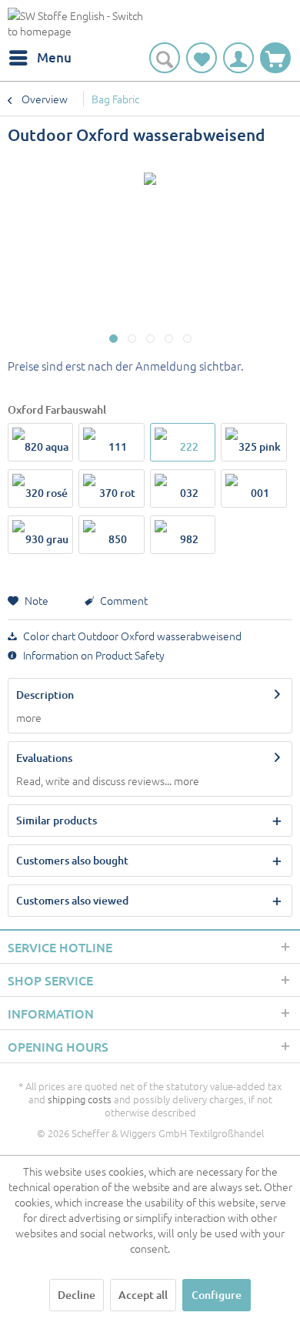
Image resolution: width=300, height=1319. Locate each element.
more (29, 717)
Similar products (56, 820)
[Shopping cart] (275, 57)
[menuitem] (39, 57)
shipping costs (80, 1099)
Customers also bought (72, 860)
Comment (123, 600)
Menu (54, 57)
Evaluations (44, 757)
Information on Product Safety (93, 655)
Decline (76, 1294)
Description (45, 694)
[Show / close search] (164, 57)
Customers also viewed (72, 900)
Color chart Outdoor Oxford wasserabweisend (131, 635)
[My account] (238, 57)
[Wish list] (201, 57)
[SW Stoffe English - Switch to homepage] (79, 25)
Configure (217, 1294)
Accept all (143, 1294)
